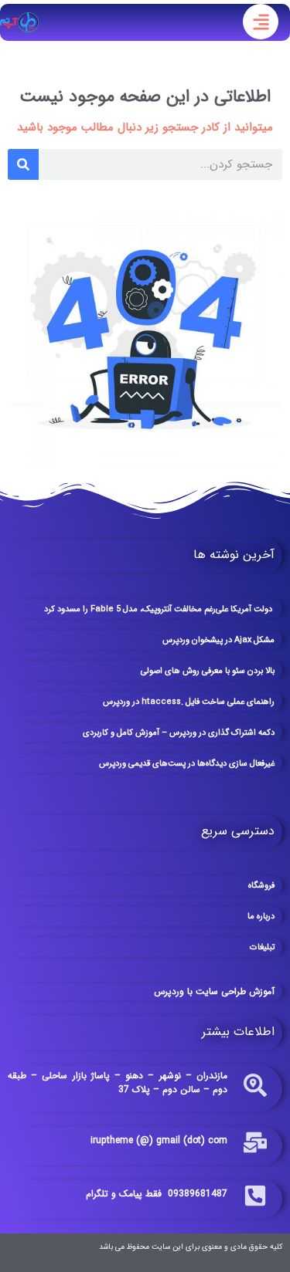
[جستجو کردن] (23, 164)
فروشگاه (261, 885)
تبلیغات (262, 947)
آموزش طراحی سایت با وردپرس (214, 991)
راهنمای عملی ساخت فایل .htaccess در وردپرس (189, 702)
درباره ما (261, 916)
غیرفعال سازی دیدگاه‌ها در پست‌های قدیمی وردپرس (187, 763)
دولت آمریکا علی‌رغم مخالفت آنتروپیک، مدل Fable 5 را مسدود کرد (159, 609)
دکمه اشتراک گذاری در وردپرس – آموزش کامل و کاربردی (179, 732)
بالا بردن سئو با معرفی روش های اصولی (208, 671)
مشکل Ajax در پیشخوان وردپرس (218, 640)
